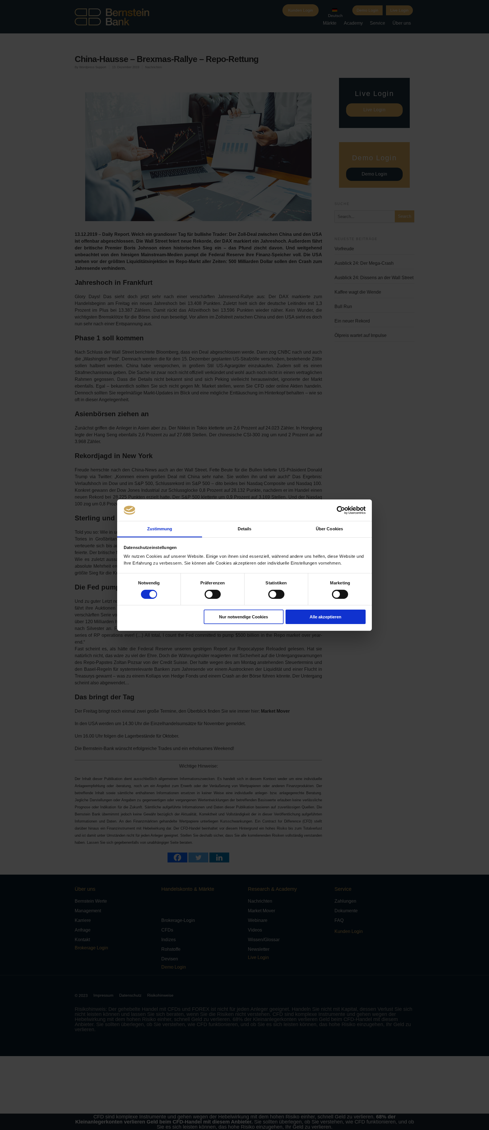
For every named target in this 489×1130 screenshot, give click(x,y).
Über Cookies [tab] (329, 528)
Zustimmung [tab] (159, 528)
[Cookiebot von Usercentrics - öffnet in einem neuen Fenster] (341, 510)
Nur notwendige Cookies (243, 616)
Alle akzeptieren (325, 616)
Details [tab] (245, 528)
